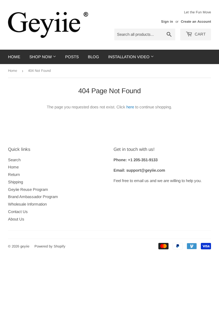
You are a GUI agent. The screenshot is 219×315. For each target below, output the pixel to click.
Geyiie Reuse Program (28, 189)
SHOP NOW (41, 56)
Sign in (167, 21)
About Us (16, 219)
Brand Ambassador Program (33, 196)
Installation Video (129, 56)
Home (14, 56)
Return (14, 174)
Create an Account (196, 21)
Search (14, 160)
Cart (200, 34)
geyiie (24, 246)
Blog (93, 56)
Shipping (15, 182)
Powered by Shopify (49, 246)
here (130, 107)
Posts (72, 56)
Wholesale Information (27, 204)
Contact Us (18, 211)
